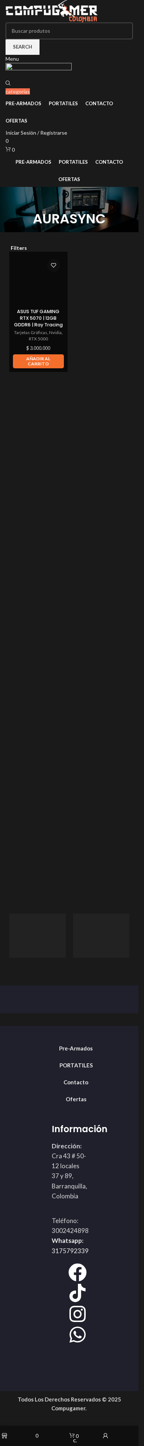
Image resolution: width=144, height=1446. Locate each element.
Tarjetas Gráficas (30, 332)
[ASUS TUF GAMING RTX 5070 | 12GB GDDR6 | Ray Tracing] (38, 280)
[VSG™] (101, 936)
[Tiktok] (77, 1293)
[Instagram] (77, 1314)
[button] (38, 361)
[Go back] (69, 201)
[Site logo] (52, 10)
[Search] (8, 83)
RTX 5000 (38, 338)
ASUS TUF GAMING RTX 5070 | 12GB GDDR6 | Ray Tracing (38, 317)
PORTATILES (76, 1065)
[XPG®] (37, 936)
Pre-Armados (76, 1048)
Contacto (76, 1082)
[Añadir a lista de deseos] (53, 265)
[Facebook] (77, 1272)
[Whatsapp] (77, 1334)
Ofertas (76, 1099)
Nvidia (55, 332)
